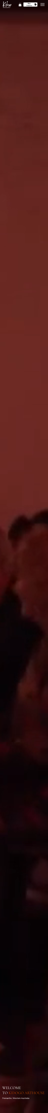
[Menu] (42, 4)
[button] (20, 4)
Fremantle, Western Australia (15, 1098)
